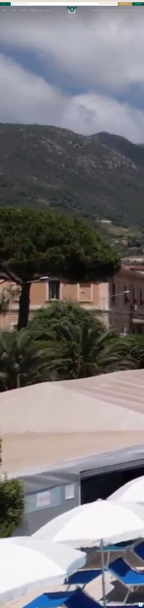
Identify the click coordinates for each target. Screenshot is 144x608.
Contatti (138, 4)
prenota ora (124, 4)
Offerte (33, 10)
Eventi (103, 10)
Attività (139, 10)
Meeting (113, 10)
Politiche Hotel (130, 10)
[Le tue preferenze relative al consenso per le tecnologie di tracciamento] (140, 604)
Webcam (48, 10)
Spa (108, 10)
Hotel (5, 10)
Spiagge (40, 10)
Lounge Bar (95, 10)
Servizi (120, 10)
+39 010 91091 (18, 3)
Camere (13, 10)
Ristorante (24, 10)
